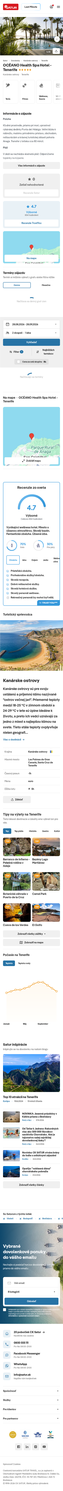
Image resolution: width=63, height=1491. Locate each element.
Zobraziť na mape (33, 942)
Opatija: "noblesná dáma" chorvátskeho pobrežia (36, 1170)
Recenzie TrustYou (31, 223)
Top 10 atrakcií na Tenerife (20, 1097)
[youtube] (44, 1446)
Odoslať (31, 1301)
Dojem (35, 560)
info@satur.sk (22, 1374)
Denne (17, 285)
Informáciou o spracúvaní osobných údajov (23, 1316)
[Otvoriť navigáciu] (58, 7)
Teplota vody (24, 963)
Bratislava (47, 1218)
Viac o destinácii (12, 739)
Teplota (9, 963)
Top (7, 831)
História (32, 831)
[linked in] (27, 1446)
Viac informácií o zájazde (31, 165)
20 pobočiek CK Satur (27, 1332)
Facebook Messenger (27, 1353)
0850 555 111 (21, 1342)
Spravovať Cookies (11, 1464)
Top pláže (18, 831)
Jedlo (45, 560)
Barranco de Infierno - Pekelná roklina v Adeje (16, 863)
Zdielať (19, 799)
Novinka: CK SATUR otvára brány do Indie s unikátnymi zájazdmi (40, 1154)
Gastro (45, 831)
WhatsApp (20, 1364)
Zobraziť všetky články (31, 1184)
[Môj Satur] (51, 7)
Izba (24, 560)
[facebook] (18, 1446)
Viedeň (9, 1218)
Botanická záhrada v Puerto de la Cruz (15, 895)
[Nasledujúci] (57, 39)
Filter (18, 351)
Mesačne (46, 285)
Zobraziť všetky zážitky (30, 933)
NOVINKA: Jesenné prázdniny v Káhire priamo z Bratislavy (39, 1115)
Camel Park (39, 894)
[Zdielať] (56, 51)
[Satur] (10, 7)
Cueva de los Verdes (15, 925)
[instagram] (35, 1446)
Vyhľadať (31, 342)
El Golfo (37, 925)
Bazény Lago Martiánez (40, 861)
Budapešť (28, 1218)
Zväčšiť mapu (33, 460)
